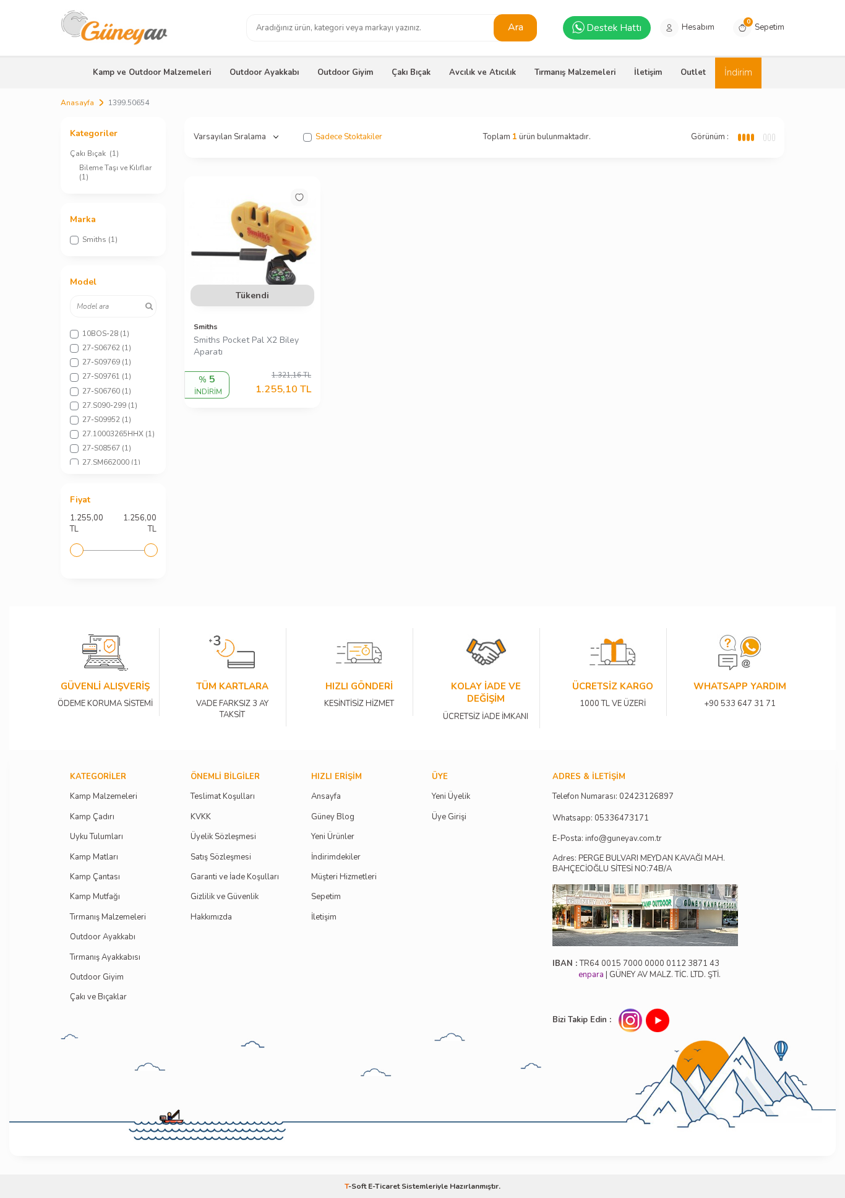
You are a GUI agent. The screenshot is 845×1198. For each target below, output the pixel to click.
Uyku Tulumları (96, 837)
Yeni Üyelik (451, 796)
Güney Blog (332, 817)
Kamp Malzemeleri (103, 796)
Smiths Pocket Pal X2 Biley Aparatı (246, 346)
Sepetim (326, 897)
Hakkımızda (211, 917)
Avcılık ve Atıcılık (482, 72)
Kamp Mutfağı (95, 897)
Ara (515, 27)
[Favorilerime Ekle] (299, 197)
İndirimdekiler (336, 857)
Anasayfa (77, 103)
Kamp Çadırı (92, 817)
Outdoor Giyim (345, 72)
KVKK (201, 817)
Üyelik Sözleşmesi (223, 837)
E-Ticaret (384, 1186)
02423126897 (646, 796)
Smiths (206, 327)
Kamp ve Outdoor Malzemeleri (152, 72)
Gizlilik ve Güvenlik (225, 897)
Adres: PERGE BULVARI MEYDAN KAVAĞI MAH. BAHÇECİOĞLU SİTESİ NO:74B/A (638, 863)
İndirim (738, 72)
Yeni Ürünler (332, 837)
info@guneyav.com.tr (623, 839)
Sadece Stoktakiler (348, 137)
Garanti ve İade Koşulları (235, 877)
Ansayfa (326, 796)
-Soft (356, 1186)
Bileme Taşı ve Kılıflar (116, 172)
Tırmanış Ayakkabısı (105, 957)
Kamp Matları (94, 857)
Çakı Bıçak (411, 72)
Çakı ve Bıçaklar (98, 997)
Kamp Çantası (95, 877)
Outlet (693, 72)
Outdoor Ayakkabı (264, 72)
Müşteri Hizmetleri (344, 877)
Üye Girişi (449, 817)
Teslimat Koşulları (223, 796)
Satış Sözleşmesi (221, 857)
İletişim (648, 72)
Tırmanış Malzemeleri (575, 72)
